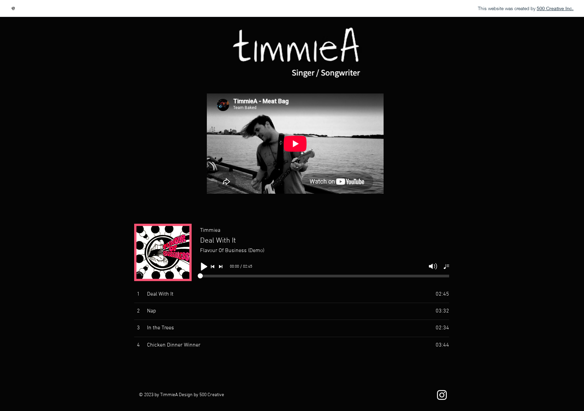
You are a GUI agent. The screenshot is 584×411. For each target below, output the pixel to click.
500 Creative (211, 395)
